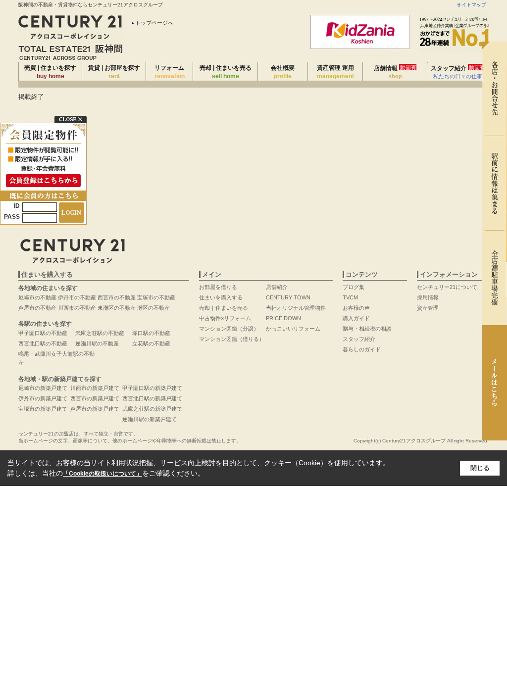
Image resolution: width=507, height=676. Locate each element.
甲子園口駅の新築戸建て (152, 388)
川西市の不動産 (77, 308)
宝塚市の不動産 (156, 297)
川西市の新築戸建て (94, 388)
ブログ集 (353, 287)
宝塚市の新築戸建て (42, 409)
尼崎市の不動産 (37, 297)
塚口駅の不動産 (151, 333)
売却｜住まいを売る (223, 308)
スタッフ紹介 (458, 71)
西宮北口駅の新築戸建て (152, 398)
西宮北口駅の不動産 (42, 343)
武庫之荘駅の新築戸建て (152, 409)
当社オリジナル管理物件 (296, 308)
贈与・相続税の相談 (367, 329)
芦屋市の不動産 (37, 308)
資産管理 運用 (335, 72)
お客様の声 (356, 308)
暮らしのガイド (362, 349)
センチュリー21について (447, 287)
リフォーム (169, 72)
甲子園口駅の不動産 (42, 333)
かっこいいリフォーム (293, 329)
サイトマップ (471, 4)
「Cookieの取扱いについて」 (102, 473)
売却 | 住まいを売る (226, 72)
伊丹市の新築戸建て (42, 398)
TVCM (350, 297)
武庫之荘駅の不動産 (99, 333)
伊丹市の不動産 (77, 297)
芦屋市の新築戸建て (94, 409)
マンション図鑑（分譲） (229, 329)
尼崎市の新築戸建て (42, 388)
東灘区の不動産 (117, 308)
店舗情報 (395, 71)
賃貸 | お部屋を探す (114, 72)
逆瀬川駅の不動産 (97, 343)
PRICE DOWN (283, 318)
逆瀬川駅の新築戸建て (149, 419)
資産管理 (428, 308)
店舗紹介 (277, 287)
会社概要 (283, 72)
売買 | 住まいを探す (50, 72)
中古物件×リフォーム (225, 318)
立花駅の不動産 (151, 343)
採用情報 (428, 297)
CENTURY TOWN (288, 297)
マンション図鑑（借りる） (231, 339)
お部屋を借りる (218, 287)
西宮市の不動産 (117, 297)
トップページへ (154, 23)
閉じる (480, 468)
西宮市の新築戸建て (94, 398)
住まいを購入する (221, 297)
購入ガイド (356, 318)
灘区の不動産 (153, 308)
